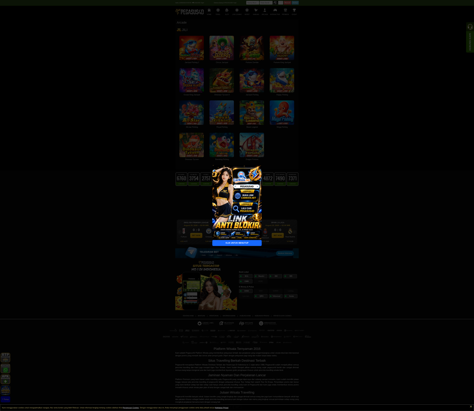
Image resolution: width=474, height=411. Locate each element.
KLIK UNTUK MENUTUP (237, 243)
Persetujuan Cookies (131, 408)
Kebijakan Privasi (221, 408)
